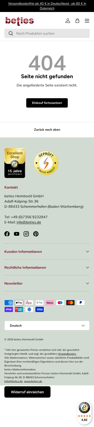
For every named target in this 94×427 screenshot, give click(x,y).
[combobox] (47, 33)
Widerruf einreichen (27, 392)
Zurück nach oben (47, 130)
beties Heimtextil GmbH (28, 339)
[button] (77, 20)
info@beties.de (29, 222)
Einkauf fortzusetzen (47, 103)
